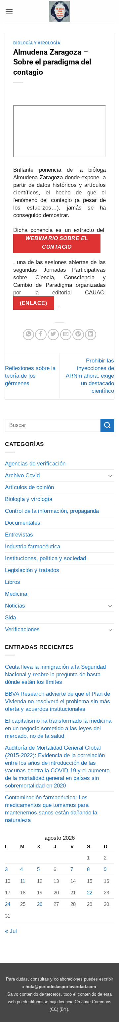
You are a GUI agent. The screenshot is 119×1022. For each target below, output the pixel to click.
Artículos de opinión (29, 487)
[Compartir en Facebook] (40, 334)
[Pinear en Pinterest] (78, 334)
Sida (10, 617)
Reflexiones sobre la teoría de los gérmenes (30, 375)
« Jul (11, 931)
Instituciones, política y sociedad (45, 558)
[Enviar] (107, 425)
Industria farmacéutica (32, 546)
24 (7, 904)
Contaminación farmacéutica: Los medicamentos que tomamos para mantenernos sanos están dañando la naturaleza (51, 808)
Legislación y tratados (32, 570)
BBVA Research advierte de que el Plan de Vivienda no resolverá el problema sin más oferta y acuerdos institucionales (57, 701)
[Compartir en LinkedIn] (90, 334)
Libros (12, 582)
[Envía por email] (65, 334)
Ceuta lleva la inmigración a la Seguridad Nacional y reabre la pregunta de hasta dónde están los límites (55, 674)
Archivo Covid (22, 475)
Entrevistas (19, 535)
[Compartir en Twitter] (53, 334)
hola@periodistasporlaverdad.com (60, 986)
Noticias (15, 606)
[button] (9, 11)
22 (89, 892)
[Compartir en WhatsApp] (28, 334)
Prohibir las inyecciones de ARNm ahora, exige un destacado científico (90, 376)
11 (22, 881)
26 (39, 904)
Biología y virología (36, 43)
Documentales (22, 523)
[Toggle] (110, 475)
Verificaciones (22, 629)
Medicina (16, 594)
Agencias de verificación (35, 464)
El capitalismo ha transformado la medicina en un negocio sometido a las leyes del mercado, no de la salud (58, 728)
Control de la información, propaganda (52, 511)
